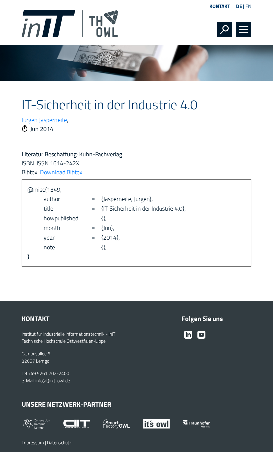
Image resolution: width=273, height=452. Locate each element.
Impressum (33, 442)
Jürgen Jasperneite (44, 119)
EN (248, 6)
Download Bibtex (61, 172)
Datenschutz (59, 442)
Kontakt (219, 6)
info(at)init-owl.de (52, 380)
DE (239, 6)
